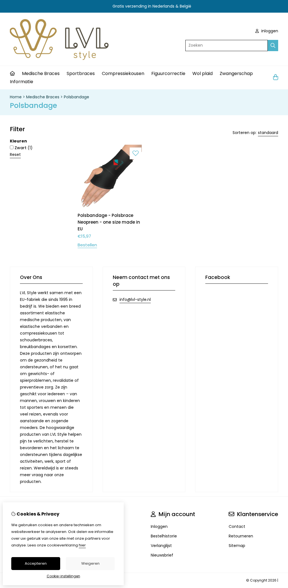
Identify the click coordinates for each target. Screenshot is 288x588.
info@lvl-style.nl (135, 299)
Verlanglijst (161, 545)
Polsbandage (76, 97)
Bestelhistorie (164, 536)
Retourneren (241, 536)
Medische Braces (41, 73)
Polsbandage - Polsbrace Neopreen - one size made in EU (109, 222)
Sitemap (237, 545)
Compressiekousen (123, 73)
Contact (237, 526)
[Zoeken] (273, 45)
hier (82, 545)
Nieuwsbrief (162, 555)
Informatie (21, 81)
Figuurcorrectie (168, 73)
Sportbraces (81, 73)
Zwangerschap (236, 73)
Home (16, 97)
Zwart (23, 148)
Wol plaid (202, 73)
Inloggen (159, 526)
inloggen (269, 31)
